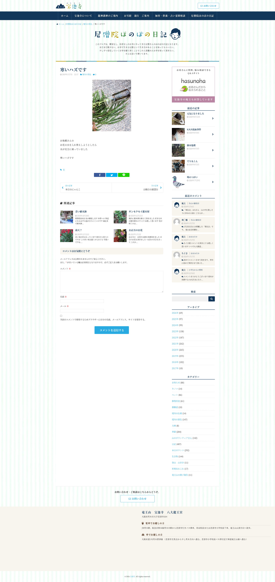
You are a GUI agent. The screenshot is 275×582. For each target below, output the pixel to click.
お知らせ (176, 382)
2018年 (175, 362)
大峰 (174, 425)
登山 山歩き (178, 462)
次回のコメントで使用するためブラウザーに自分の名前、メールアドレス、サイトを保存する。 (103, 319)
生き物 (175, 456)
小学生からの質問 (196, 270)
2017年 (175, 368)
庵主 (184, 203)
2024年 (175, 325)
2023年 (175, 331)
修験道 (175, 407)
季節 (174, 431)
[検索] (211, 298)
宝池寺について (83, 15)
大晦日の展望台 (150, 187)
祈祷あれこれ (178, 468)
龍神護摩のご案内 (108, 15)
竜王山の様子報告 (180, 474)
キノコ (175, 388)
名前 (63, 296)
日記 (174, 444)
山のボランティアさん (182, 437)
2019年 (175, 355)
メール (64, 306)
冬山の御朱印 (194, 203)
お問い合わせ (210, 5)
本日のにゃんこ (72, 187)
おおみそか (193, 236)
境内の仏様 (177, 413)
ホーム (65, 15)
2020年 (175, 349)
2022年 (175, 337)
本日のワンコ (178, 450)
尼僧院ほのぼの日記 (202, 15)
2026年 (175, 312)
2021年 (175, 343)
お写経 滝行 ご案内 (136, 15)
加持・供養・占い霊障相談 (170, 15)
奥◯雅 (185, 219)
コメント (65, 268)
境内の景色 (87, 24)
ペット (175, 394)
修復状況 (176, 400)
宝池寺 (132, 576)
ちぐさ (185, 253)
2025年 (175, 318)
